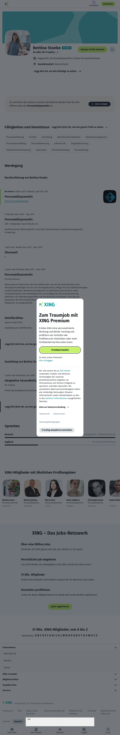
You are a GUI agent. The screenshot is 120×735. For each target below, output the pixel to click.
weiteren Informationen (57, 398)
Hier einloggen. (46, 360)
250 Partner (65, 371)
